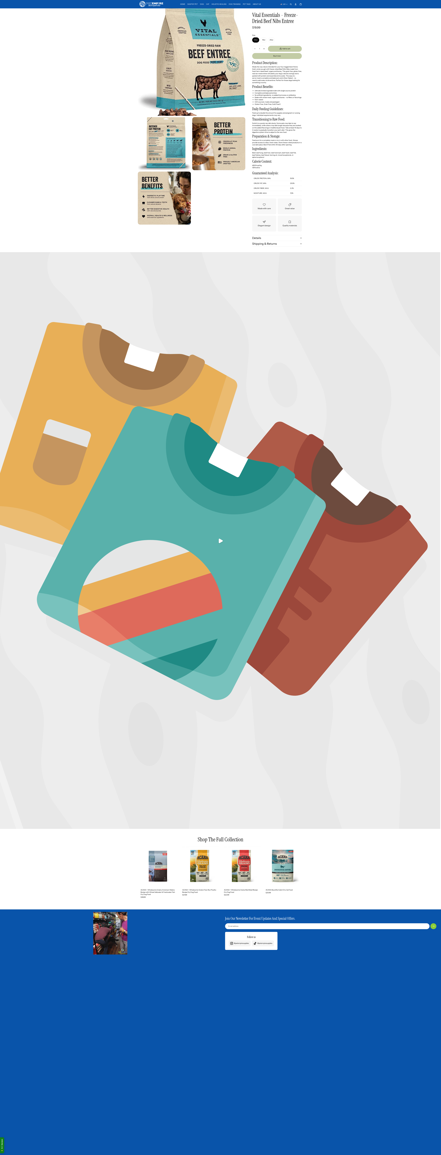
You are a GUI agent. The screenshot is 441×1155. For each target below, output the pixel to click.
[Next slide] (174, 866)
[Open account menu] (295, 4)
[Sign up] (433, 926)
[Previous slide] (141, 866)
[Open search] (290, 4)
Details (256, 238)
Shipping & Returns (264, 243)
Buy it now (277, 56)
